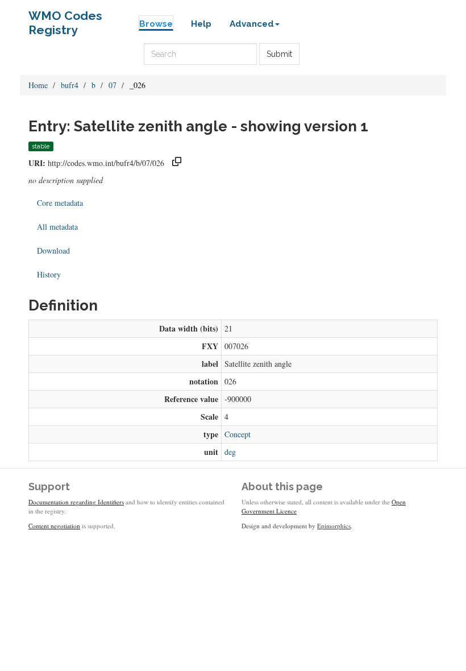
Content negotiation (54, 525)
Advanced (252, 24)
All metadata (57, 226)
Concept (237, 434)
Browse (156, 24)
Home (38, 85)
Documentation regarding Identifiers (76, 502)
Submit (279, 54)
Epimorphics (334, 525)
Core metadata (60, 202)
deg (230, 451)
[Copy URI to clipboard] (176, 163)
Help (201, 24)
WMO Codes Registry (65, 18)
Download (53, 250)
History (49, 274)
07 (112, 85)
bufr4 (69, 85)
